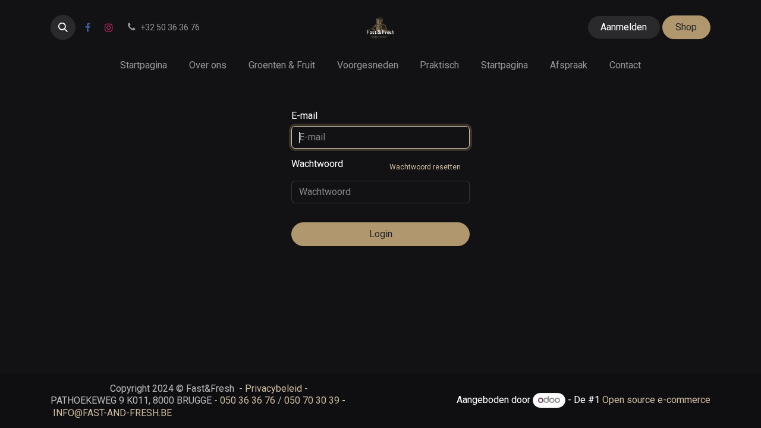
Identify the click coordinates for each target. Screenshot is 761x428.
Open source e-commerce (656, 399)
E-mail (304, 115)
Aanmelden (623, 27)
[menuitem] (143, 65)
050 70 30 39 (311, 400)
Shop (686, 27)
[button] (63, 27)
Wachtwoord (376, 164)
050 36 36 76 (247, 400)
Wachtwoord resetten (425, 167)
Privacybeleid (273, 388)
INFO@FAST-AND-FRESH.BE (112, 412)
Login (380, 234)
